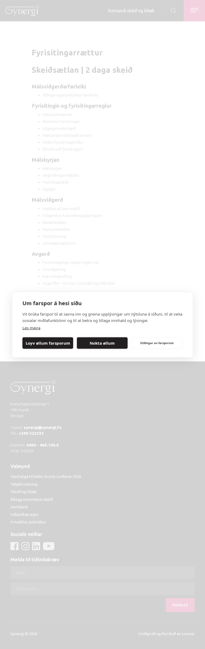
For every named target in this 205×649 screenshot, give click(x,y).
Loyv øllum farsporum (48, 343)
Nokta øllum (102, 343)
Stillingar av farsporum (157, 343)
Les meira (31, 327)
